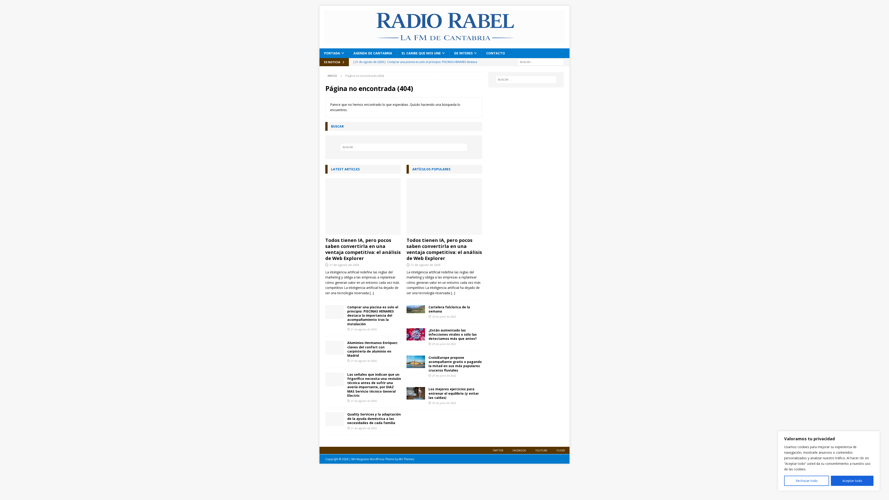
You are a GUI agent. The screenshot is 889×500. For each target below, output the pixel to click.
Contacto (495, 53)
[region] (829, 461)
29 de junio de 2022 (444, 316)
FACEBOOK (519, 450)
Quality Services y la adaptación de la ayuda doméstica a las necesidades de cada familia (374, 418)
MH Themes (406, 459)
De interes (463, 53)
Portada (332, 53)
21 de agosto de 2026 (344, 265)
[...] (372, 293)
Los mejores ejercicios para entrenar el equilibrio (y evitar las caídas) (454, 393)
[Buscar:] (540, 61)
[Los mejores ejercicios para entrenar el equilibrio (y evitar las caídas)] (416, 393)
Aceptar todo (852, 480)
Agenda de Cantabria (373, 53)
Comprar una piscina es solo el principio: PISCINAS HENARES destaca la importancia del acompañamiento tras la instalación (372, 315)
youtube (541, 450)
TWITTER (497, 450)
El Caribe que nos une (421, 53)
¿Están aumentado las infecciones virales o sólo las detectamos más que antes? (453, 334)
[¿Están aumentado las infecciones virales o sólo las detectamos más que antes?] (416, 334)
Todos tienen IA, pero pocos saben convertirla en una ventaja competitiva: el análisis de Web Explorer (363, 249)
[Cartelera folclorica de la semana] (416, 309)
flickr (561, 450)
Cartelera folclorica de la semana (449, 309)
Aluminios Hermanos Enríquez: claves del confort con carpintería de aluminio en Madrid (372, 349)
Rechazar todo (807, 480)
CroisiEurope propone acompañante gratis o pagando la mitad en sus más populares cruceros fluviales (455, 363)
